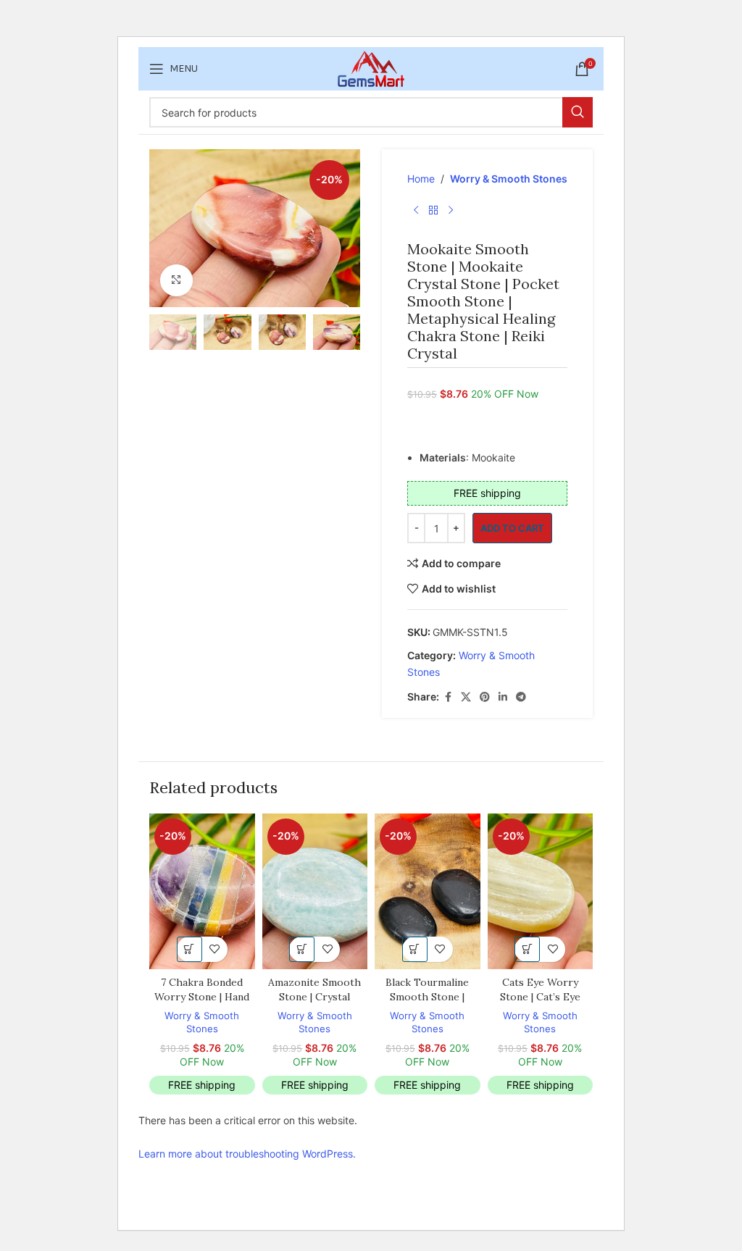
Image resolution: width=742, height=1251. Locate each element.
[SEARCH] (577, 112)
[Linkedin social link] (503, 697)
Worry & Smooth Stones (508, 178)
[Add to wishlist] (215, 949)
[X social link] (466, 697)
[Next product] (450, 210)
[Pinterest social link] (484, 697)
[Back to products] (433, 210)
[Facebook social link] (448, 697)
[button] (189, 949)
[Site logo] (371, 68)
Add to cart (512, 528)
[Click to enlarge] (176, 280)
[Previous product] (416, 210)
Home (421, 178)
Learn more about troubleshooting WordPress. (247, 1153)
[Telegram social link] (521, 697)
